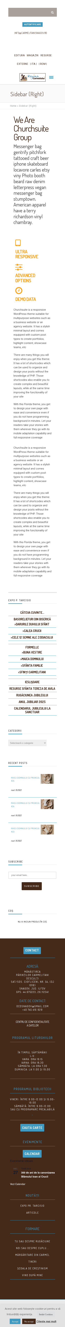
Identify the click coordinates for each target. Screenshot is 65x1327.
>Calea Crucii (32, 631)
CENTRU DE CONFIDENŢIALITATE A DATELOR (32, 1023)
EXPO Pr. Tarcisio (32, 1205)
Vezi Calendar (17, 1184)
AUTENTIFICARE (32, 24)
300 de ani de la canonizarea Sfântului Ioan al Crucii (38, 1174)
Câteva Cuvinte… (32, 612)
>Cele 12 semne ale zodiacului (32, 637)
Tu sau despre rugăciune (32, 1241)
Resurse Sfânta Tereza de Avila (32, 688)
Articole (32, 1212)
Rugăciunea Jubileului (32, 695)
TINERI (32, 1261)
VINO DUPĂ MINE (32, 1275)
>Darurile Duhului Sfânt (31, 624)
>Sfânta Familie (32, 665)
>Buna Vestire (32, 652)
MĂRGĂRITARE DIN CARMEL (32, 1255)
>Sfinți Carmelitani (32, 672)
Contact (32, 950)
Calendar (32, 1154)
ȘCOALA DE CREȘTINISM (32, 1268)
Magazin (32, 55)
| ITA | (33, 64)
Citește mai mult (46, 1321)
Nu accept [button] (29, 1321)
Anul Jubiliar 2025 (32, 702)
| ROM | (43, 64)
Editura (19, 55)
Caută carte (32, 1128)
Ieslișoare (32, 682)
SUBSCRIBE (31, 886)
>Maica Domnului (32, 659)
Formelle (32, 647)
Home (13, 106)
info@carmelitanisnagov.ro (30, 32)
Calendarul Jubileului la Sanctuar (32, 710)
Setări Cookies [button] (46, 1314)
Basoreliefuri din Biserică (32, 619)
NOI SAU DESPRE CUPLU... (32, 1248)
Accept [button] (15, 1321)
